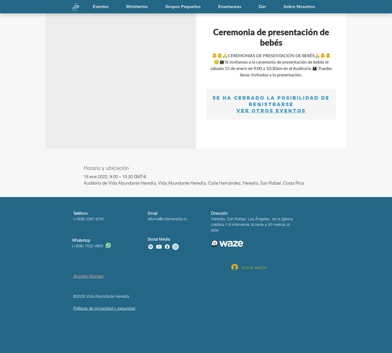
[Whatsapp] (108, 245)
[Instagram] (175, 247)
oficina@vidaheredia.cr (167, 218)
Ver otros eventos (271, 111)
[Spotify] (150, 247)
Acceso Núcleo (88, 276)
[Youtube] (159, 247)
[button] (229, 6)
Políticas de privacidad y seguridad (104, 308)
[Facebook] (167, 247)
